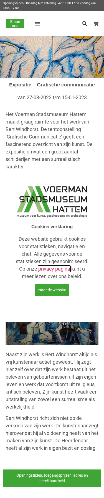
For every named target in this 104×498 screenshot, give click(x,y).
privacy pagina (54, 269)
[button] (37, 23)
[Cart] (96, 23)
